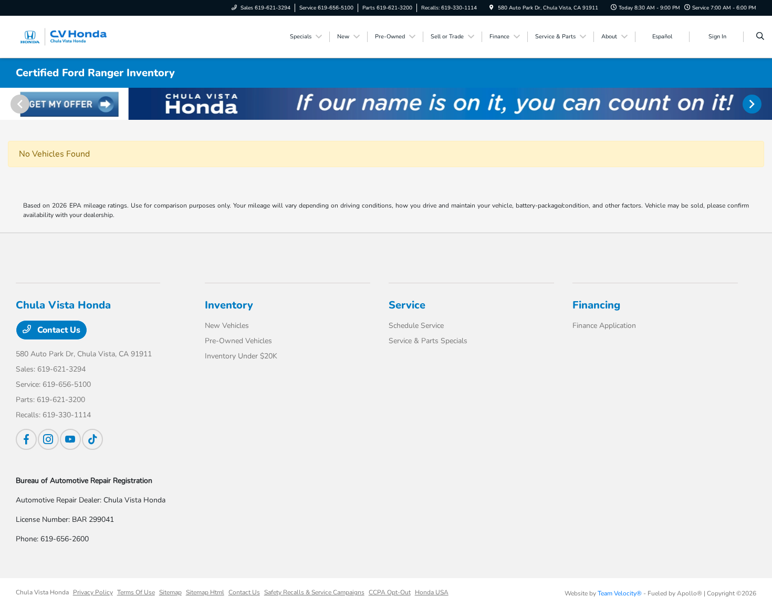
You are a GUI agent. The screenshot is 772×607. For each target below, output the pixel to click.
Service (407, 305)
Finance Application (604, 326)
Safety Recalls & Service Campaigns (314, 592)
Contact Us (57, 330)
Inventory (229, 305)
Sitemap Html (205, 592)
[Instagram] (48, 439)
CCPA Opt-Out (390, 592)
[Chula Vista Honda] (63, 36)
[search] (760, 36)
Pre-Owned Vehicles (238, 341)
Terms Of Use (136, 592)
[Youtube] (70, 439)
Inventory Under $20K (241, 356)
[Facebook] (26, 439)
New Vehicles (227, 326)
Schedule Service (416, 326)
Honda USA (431, 592)
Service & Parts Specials (428, 341)
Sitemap (170, 592)
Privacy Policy (93, 592)
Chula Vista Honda (42, 592)
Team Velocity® (620, 593)
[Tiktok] (92, 439)
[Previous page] (19, 104)
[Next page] (753, 104)
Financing (596, 305)
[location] (491, 8)
